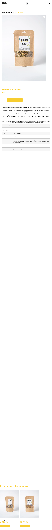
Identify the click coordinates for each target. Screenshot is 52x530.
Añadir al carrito (15, 100)
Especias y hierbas (10, 12)
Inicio (3, 12)
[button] (27, 3)
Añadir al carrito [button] (5, 526)
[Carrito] (49, 3)
